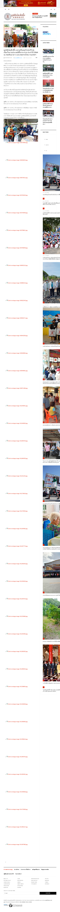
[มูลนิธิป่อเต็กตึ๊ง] (15, 16)
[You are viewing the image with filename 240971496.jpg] (22, 396)
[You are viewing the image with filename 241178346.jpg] (22, 519)
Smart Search (20, 884)
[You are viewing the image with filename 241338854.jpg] (22, 694)
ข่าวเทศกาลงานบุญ (8, 869)
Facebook (47, 880)
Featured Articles (35, 878)
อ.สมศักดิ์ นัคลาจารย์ (48, 900)
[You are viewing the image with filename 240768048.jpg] (22, 255)
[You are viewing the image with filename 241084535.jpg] (22, 466)
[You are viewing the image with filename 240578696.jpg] (22, 150)
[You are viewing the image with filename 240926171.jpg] (22, 326)
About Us (6, 878)
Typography (34, 884)
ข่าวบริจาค (16, 869)
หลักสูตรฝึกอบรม (36, 869)
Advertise (6, 887)
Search (18, 882)
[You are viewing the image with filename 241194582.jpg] (22, 536)
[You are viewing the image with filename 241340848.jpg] (22, 712)
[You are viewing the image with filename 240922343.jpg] (22, 308)
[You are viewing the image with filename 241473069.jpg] (22, 817)
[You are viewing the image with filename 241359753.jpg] (22, 764)
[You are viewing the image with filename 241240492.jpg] (22, 641)
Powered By (15, 905)
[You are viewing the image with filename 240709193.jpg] (22, 203)
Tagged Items (34, 882)
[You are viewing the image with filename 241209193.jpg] (22, 571)
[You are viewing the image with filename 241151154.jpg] (22, 484)
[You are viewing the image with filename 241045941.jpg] (22, 413)
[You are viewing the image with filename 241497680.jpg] (22, 852)
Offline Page (20, 885)
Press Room (6, 885)
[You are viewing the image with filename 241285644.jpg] (22, 677)
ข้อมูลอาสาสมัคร (45, 869)
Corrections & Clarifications (7, 883)
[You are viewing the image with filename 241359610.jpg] (22, 747)
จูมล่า (5, 902)
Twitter (46, 878)
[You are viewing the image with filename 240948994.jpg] (22, 361)
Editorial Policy (7, 880)
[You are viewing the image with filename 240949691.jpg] (22, 378)
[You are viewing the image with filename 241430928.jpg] (22, 799)
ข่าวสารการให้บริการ (25, 869)
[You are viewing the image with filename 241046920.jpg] (22, 431)
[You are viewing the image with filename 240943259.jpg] (22, 343)
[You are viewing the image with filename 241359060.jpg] (22, 729)
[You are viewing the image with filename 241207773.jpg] (22, 554)
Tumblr (46, 882)
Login (18, 878)
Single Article (34, 880)
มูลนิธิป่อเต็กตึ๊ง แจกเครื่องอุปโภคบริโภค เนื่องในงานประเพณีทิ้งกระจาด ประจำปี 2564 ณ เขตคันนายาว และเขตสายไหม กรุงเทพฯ (21, 52)
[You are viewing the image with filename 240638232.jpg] (22, 168)
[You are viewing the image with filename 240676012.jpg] (22, 185)
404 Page (19, 887)
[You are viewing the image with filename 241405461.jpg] (22, 782)
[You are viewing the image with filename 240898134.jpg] (22, 291)
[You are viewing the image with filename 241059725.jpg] (22, 448)
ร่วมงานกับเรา (18, 874)
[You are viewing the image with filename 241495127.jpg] (22, 834)
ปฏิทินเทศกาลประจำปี (9, 874)
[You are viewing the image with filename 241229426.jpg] (22, 589)
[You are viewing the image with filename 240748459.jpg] (22, 220)
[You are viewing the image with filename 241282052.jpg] (22, 659)
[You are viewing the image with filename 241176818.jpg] (22, 501)
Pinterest (47, 884)
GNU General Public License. (26, 902)
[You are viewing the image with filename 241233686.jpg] (22, 624)
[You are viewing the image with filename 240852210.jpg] (22, 273)
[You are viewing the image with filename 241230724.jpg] (22, 606)
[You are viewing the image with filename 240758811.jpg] (22, 238)
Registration (20, 880)
